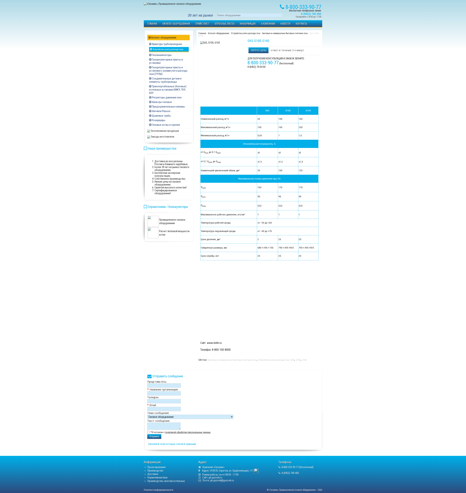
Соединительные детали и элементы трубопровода (165, 80)
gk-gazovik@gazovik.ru (222, 480)
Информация (248, 23)
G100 (298, 360)
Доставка (152, 474)
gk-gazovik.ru (215, 477)
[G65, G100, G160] (210, 42)
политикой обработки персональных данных (188, 432)
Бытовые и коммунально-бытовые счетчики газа (285, 33)
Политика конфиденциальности (158, 490)
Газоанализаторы (161, 55)
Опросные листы (224, 23)
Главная (152, 23)
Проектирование (156, 467)
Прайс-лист (202, 23)
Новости (285, 23)
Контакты (301, 23)
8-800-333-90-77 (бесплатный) (297, 467)
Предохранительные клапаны (168, 106)
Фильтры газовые (161, 102)
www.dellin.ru (214, 343)
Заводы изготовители (162, 136)
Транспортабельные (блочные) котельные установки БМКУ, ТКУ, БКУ (167, 90)
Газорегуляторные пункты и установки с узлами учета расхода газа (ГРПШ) (168, 71)
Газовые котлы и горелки (165, 124)
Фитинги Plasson (160, 111)
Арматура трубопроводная (166, 44)
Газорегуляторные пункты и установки (166, 61)
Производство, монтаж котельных (166, 481)
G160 (304, 360)
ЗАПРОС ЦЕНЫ (258, 50)
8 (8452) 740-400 (290, 473)
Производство (155, 470)
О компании (268, 23)
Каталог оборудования (176, 23)
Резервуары (158, 120)
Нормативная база (157, 477)
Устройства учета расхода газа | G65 (276, 360)
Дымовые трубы (161, 115)
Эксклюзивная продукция (164, 130)
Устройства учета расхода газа (167, 49)
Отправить (154, 436)
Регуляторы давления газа (166, 97)
